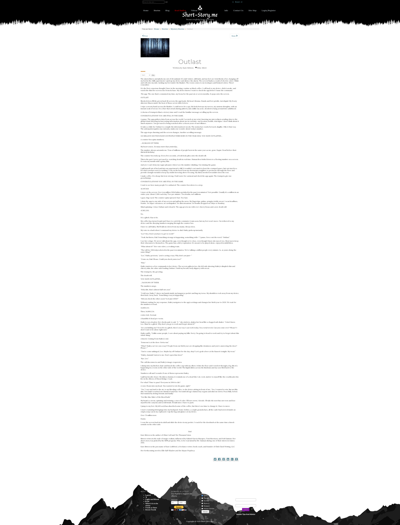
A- (233, 2)
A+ (242, 2)
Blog (167, 10)
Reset (237, 2)
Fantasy (206, 498)
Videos (194, 10)
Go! (166, 2)
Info (226, 10)
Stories (157, 10)
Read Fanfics (180, 10)
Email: (237, 503)
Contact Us (238, 10)
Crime (206, 495)
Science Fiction (209, 508)
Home (146, 10)
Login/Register (269, 10)
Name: (237, 497)
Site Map (252, 10)
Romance (207, 506)
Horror (206, 501)
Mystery (206, 503)
